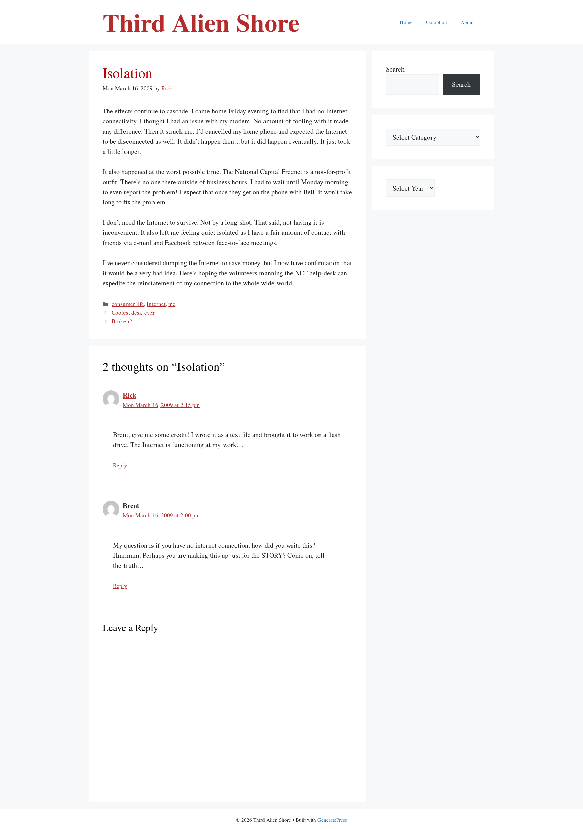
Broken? (122, 321)
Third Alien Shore (201, 21)
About (467, 22)
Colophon (436, 22)
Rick (129, 395)
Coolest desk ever (133, 312)
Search (395, 69)
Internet (156, 304)
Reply (120, 465)
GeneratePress (332, 819)
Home (406, 22)
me (171, 304)
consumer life (128, 304)
